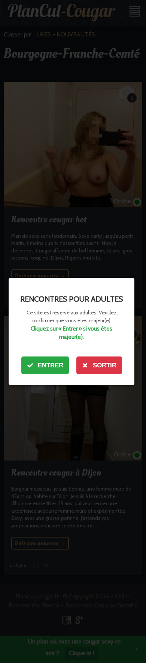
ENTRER (50, 365)
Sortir (104, 365)
